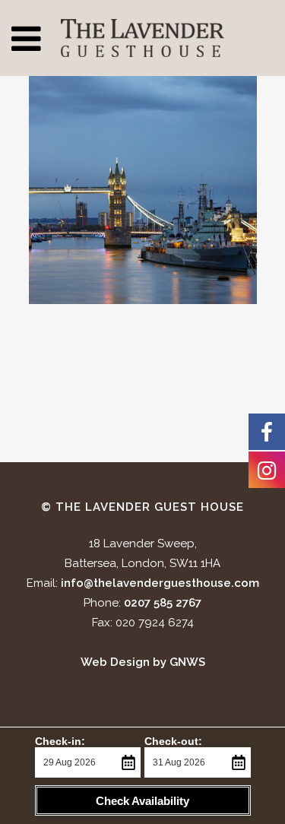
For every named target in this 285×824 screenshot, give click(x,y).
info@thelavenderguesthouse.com (160, 583)
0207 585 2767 (162, 603)
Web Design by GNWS (143, 662)
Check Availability (142, 800)
